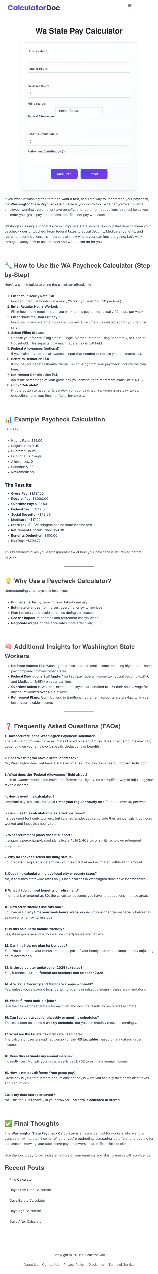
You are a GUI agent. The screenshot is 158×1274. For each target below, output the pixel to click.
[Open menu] (139, 5)
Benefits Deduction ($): (44, 133)
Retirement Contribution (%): (48, 151)
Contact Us (51, 1264)
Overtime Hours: (39, 86)
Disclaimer (96, 1264)
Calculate (64, 174)
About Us (31, 1264)
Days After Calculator (26, 1221)
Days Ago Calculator (25, 1211)
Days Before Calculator (27, 1200)
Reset (94, 174)
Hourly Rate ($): (39, 51)
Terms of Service (121, 1264)
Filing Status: (37, 103)
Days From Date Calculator (30, 1190)
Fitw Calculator (21, 1179)
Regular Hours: (38, 68)
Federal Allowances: (41, 116)
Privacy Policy (74, 1264)
